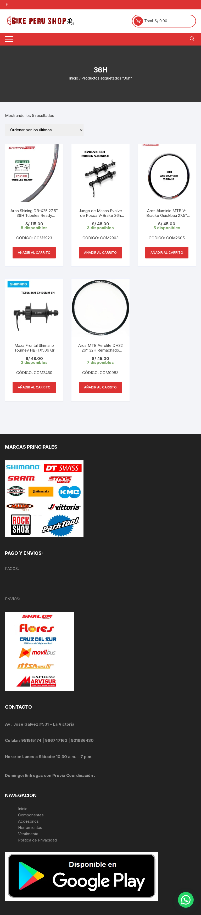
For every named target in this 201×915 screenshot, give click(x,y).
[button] (186, 900)
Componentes (31, 814)
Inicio (73, 78)
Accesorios (28, 821)
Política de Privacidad (37, 840)
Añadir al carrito (34, 253)
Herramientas (30, 827)
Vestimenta (28, 833)
